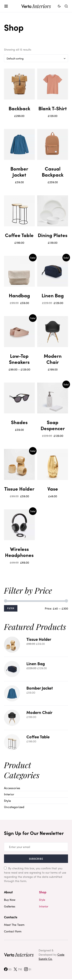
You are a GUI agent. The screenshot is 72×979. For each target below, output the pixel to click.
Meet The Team (14, 925)
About (8, 892)
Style (7, 800)
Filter (10, 608)
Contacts (10, 917)
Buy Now (9, 900)
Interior (9, 794)
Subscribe (36, 858)
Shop (42, 892)
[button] (6, 6)
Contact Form (12, 931)
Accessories (12, 788)
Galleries (9, 906)
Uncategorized (14, 807)
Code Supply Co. (51, 956)
